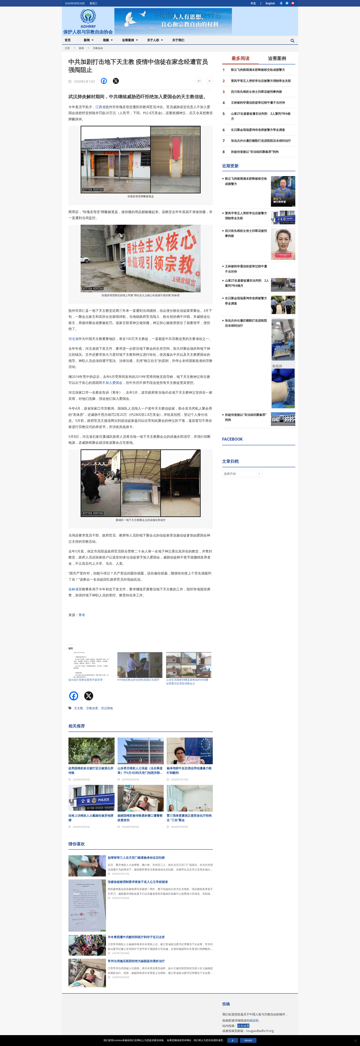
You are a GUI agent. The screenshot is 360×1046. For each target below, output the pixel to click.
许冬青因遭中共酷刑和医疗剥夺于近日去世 (136, 937)
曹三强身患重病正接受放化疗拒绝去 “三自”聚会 (189, 817)
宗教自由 (98, 48)
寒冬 (82, 615)
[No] (355, 1040)
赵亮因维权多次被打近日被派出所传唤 (90, 770)
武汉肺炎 (107, 708)
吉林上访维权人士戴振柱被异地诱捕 (90, 817)
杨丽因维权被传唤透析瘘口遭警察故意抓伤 (140, 817)
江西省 (100, 107)
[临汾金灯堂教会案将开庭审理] (91, 665)
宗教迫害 (92, 708)
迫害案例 (277, 58)
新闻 (81, 48)
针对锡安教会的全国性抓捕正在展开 (138, 679)
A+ (199, 81)
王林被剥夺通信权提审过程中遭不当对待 (258, 102)
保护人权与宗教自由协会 (88, 31)
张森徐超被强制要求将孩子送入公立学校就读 (138, 882)
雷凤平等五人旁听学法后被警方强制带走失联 (261, 81)
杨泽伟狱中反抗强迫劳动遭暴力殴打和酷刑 (189, 770)
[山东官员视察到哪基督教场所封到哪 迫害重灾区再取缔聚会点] (188, 665)
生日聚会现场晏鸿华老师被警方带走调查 (258, 130)
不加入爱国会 (112, 382)
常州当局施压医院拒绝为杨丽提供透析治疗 (136, 961)
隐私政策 (248, 1040)
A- (209, 81)
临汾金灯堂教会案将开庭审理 (85, 679)
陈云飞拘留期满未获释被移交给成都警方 (258, 70)
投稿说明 (252, 1020)
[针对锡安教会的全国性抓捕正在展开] (140, 665)
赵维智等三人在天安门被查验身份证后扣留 (136, 857)
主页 (67, 48)
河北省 (73, 338)
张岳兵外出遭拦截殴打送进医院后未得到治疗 (261, 141)
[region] (173, 21)
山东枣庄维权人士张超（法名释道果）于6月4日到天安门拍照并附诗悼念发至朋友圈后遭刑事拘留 (140, 770)
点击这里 (243, 1026)
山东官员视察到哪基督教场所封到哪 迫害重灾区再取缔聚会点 (187, 681)
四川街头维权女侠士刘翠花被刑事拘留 (256, 92)
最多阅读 (241, 58)
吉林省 (73, 589)
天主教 (78, 708)
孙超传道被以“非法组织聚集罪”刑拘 (255, 152)
